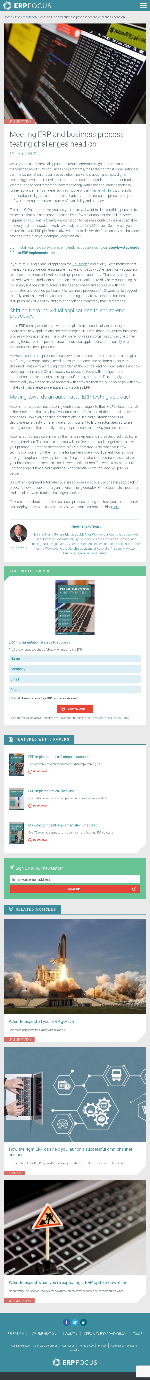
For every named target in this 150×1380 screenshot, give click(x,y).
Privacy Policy (120, 717)
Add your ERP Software (124, 1345)
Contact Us (68, 1345)
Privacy (102, 1345)
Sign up (74, 888)
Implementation (26, 17)
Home (8, 17)
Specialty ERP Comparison (105, 1334)
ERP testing (80, 264)
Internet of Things (102, 190)
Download (76, 708)
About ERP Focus (20, 1345)
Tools (138, 1334)
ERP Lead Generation (46, 1345)
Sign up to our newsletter (39, 868)
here (115, 507)
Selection (16, 1334)
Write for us (76, 1350)
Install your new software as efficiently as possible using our (78, 250)
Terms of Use (99, 717)
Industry (70, 1334)
